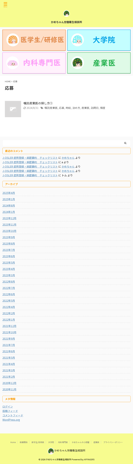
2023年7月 (8, 250)
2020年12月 (9, 383)
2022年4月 (8, 307)
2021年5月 (8, 357)
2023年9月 (8, 237)
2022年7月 (8, 288)
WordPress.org (11, 420)
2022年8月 (8, 281)
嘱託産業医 (51, 108)
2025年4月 (8, 193)
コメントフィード (12, 415)
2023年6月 (8, 256)
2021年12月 (9, 326)
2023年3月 (8, 275)
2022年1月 (8, 319)
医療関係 (24, 442)
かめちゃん (68, 158)
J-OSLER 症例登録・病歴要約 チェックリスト (30, 158)
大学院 (51, 442)
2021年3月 (8, 370)
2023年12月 (9, 218)
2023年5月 (8, 262)
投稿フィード (10, 411)
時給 (68, 108)
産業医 (85, 108)
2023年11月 (9, 224)
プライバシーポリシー (113, 442)
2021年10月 (9, 332)
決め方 (76, 108)
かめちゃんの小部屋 (80, 442)
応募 (61, 108)
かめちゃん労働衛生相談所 (66, 22)
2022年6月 (8, 294)
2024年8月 (8, 205)
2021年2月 (8, 377)
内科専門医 (63, 442)
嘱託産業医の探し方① (38, 103)
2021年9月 (8, 338)
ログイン (7, 406)
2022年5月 (8, 300)
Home (13, 442)
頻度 (102, 108)
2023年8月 (8, 243)
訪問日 (95, 108)
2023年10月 (9, 231)
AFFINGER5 (89, 459)
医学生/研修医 (38, 442)
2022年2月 (8, 313)
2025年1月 (8, 199)
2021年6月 (8, 351)
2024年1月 (8, 212)
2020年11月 (9, 389)
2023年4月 (8, 269)
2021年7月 (8, 345)
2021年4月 (8, 364)
